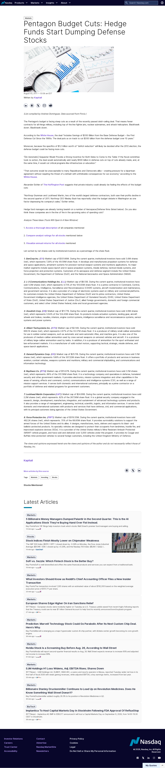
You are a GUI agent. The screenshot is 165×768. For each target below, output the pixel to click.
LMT (58, 394)
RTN (43, 371)
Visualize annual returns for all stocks (45, 243)
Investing (44, 477)
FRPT (50, 417)
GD (53, 354)
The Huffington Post (53, 184)
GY (41, 258)
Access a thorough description (41, 228)
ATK (54, 328)
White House (46, 135)
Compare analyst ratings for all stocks (45, 235)
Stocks (54, 477)
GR (44, 311)
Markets (28, 18)
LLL (63, 281)
